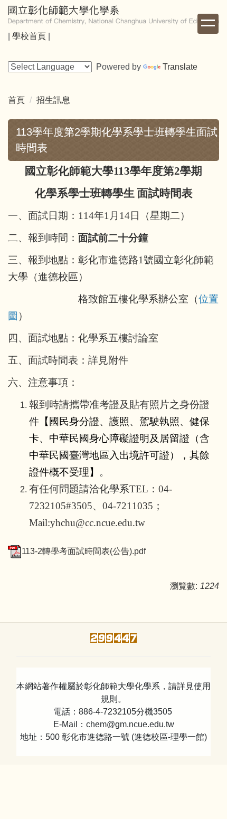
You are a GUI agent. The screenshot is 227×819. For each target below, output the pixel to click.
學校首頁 (29, 36)
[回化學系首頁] (113, 14)
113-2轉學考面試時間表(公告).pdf (84, 551)
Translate (180, 66)
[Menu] (208, 24)
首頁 (16, 100)
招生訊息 (53, 100)
